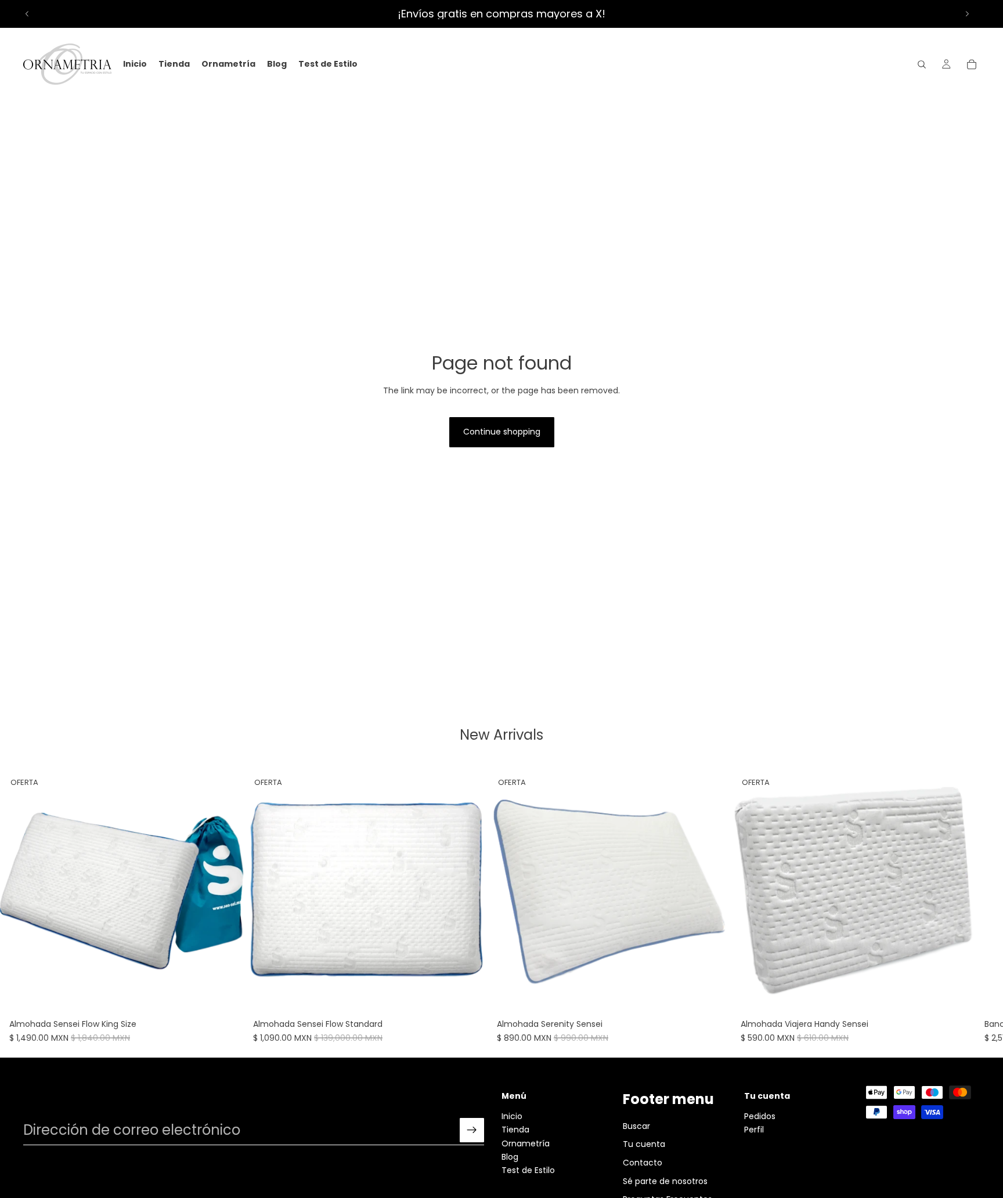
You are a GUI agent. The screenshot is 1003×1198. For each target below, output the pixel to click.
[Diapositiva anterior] (27, 14)
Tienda (515, 1130)
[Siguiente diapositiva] (967, 14)
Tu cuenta (644, 1144)
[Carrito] (971, 64)
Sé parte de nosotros (665, 1181)
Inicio (511, 1116)
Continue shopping (501, 431)
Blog (509, 1157)
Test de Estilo (528, 1171)
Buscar (636, 1126)
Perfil (754, 1130)
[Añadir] (225, 996)
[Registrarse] (472, 1131)
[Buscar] (922, 64)
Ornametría (525, 1143)
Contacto (642, 1162)
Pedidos (759, 1116)
